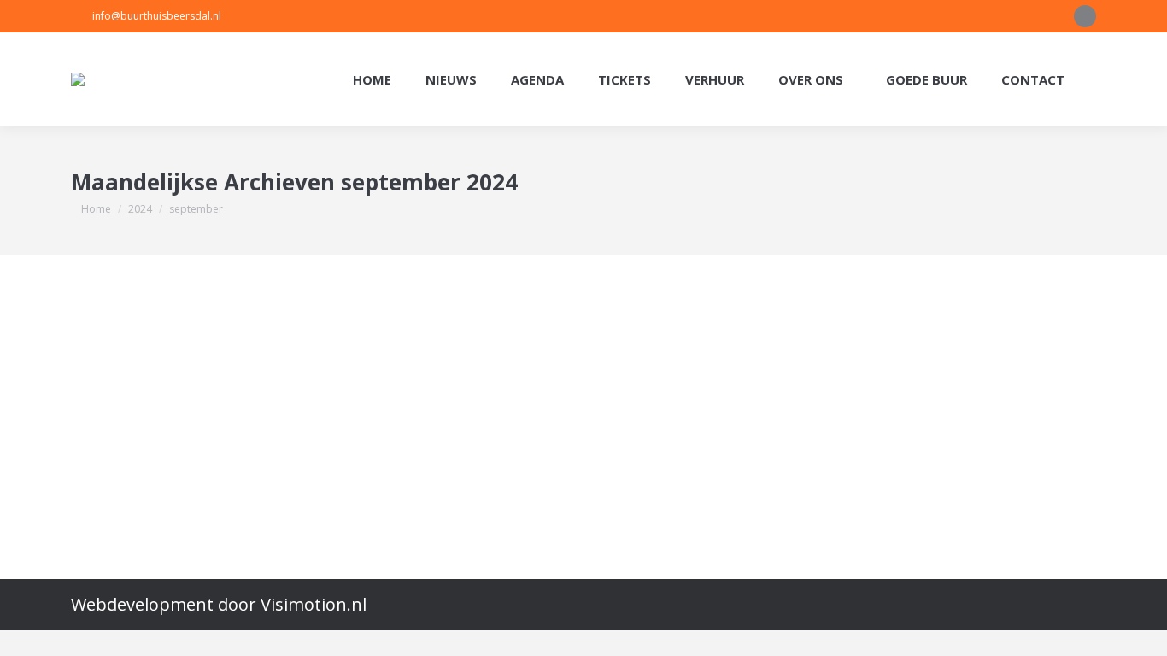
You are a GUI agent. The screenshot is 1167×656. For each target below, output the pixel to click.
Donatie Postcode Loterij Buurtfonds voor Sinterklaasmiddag (365, 343)
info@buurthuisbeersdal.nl (156, 16)
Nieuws (122, 378)
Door (235, 378)
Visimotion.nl (314, 604)
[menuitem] (372, 80)
